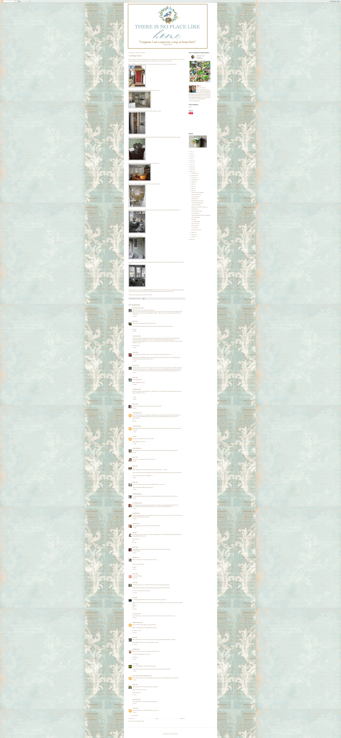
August (193, 181)
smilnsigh (134, 649)
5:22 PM (134, 421)
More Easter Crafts (195, 223)
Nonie (133, 574)
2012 (191, 160)
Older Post (182, 718)
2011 (191, 162)
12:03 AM (134, 578)
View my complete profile (194, 100)
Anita (133, 582)
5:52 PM (134, 452)
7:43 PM (134, 671)
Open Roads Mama (136, 308)
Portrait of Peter (136, 622)
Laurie (134, 708)
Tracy (133, 457)
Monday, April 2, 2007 (196, 229)
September (194, 179)
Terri (133, 597)
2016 (191, 154)
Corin (133, 377)
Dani (133, 637)
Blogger (176, 733)
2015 (191, 156)
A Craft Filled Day (195, 213)
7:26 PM (134, 508)
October (193, 177)
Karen (133, 547)
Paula (133, 482)
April (193, 190)
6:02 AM (134, 618)
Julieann (134, 557)
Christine (134, 523)
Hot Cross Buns (194, 225)
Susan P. (134, 365)
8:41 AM (134, 694)
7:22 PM (134, 498)
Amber (134, 352)
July (193, 184)
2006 (191, 239)
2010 (191, 164)
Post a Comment (134, 715)
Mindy (134, 404)
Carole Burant (135, 503)
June (193, 186)
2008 (191, 169)
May (193, 188)
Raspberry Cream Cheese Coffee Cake (199, 207)
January (193, 236)
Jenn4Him (134, 513)
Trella (133, 321)
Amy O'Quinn (135, 413)
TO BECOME (135, 494)
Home (157, 718)
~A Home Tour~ (194, 227)
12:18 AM (134, 592)
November (194, 175)
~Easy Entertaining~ (195, 217)
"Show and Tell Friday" (196, 194)
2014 (191, 158)
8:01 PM (134, 542)
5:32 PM (134, 659)
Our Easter (193, 219)
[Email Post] (143, 298)
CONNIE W (135, 426)
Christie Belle (135, 448)
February (194, 234)
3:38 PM (134, 712)
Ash (133, 532)
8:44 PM (134, 552)
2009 (191, 167)
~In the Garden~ (194, 209)
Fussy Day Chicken (195, 196)
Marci (133, 684)
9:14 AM (134, 703)
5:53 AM (134, 609)
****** (134, 664)
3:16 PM (134, 384)
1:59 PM (134, 331)
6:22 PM (134, 461)
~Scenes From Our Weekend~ (197, 192)
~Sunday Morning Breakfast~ (197, 202)
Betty (133, 466)
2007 (191, 171)
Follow (190, 107)
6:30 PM (134, 477)
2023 (191, 151)
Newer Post (131, 718)
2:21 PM (134, 372)
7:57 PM (134, 527)
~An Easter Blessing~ (196, 221)
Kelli (200, 86)
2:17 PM (134, 347)
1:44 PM (134, 316)
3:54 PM (134, 399)
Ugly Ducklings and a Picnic (197, 200)
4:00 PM (134, 408)
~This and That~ (194, 198)
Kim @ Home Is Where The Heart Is (140, 676)
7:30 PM (134, 518)
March (193, 232)
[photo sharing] (137, 87)
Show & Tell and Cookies (196, 211)
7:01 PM (134, 489)
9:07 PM (134, 569)
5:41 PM (134, 431)
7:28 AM (134, 680)
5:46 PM (134, 443)
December (194, 173)
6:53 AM (134, 632)
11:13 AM (134, 644)
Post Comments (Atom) (139, 721)
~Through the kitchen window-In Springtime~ (201, 215)
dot (133, 436)
